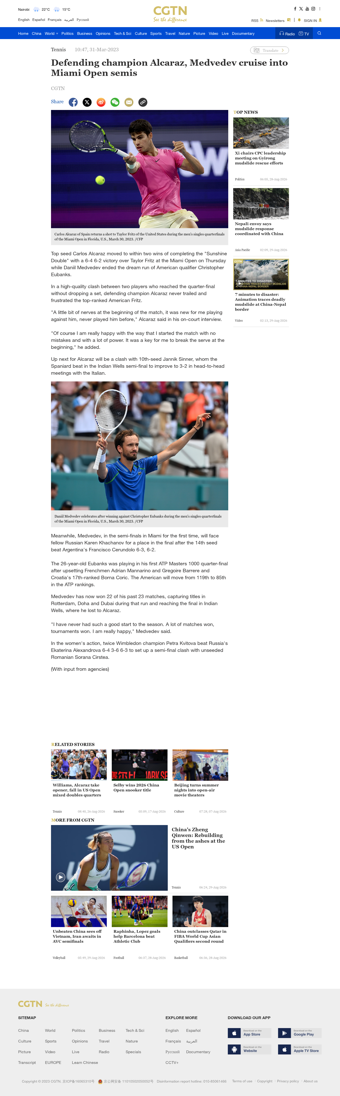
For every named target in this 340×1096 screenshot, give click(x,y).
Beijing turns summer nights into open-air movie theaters (196, 790)
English (24, 19)
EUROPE (53, 1062)
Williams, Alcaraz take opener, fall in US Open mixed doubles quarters (77, 790)
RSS (254, 20)
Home (23, 33)
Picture (199, 33)
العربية (69, 19)
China (36, 33)
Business (84, 33)
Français (54, 19)
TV (306, 34)
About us (311, 1081)
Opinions (103, 33)
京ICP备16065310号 (78, 1081)
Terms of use (242, 1081)
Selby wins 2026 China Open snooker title (136, 787)
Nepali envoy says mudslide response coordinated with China (259, 228)
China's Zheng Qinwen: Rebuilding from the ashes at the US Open (198, 838)
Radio (290, 34)
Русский (83, 19)
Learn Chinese (85, 1062)
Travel (170, 33)
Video (213, 33)
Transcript (27, 1062)
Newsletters (275, 20)
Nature (184, 33)
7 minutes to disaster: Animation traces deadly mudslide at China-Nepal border (260, 302)
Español (38, 19)
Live (225, 33)
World (50, 33)
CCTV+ (172, 1062)
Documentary (243, 33)
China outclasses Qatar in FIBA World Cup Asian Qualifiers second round (200, 936)
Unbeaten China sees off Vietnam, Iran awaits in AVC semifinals (77, 936)
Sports (156, 33)
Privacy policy (288, 1081)
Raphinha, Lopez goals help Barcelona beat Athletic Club (136, 936)
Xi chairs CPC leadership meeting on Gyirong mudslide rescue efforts (260, 158)
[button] (60, 877)
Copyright (264, 1081)
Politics (67, 33)
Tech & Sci (122, 33)
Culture (141, 33)
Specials (133, 1051)
